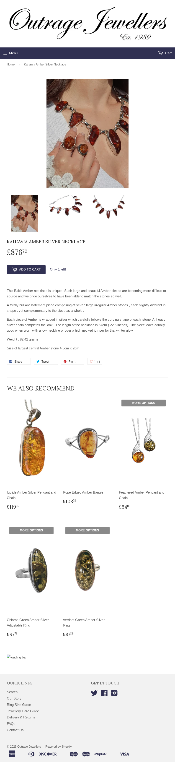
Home (11, 64)
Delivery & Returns (21, 717)
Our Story (14, 698)
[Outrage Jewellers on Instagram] (114, 694)
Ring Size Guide (19, 705)
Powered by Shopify (58, 746)
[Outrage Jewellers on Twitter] (94, 694)
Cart (168, 53)
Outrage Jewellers (29, 746)
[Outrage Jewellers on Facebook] (104, 694)
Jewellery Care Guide (23, 711)
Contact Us (15, 730)
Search (12, 692)
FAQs (11, 724)
